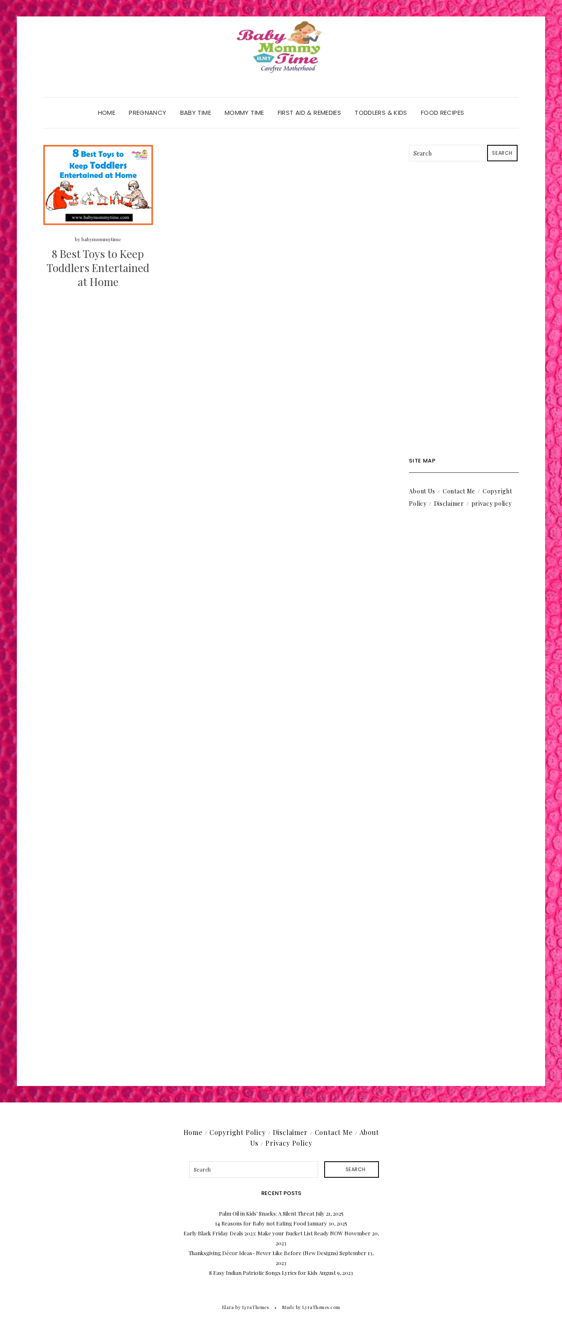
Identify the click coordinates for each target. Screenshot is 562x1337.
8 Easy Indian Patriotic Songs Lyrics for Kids (263, 1272)
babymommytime (101, 239)
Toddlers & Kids (381, 112)
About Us (422, 491)
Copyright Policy (237, 1132)
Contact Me (459, 491)
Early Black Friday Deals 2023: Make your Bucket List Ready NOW (263, 1233)
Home (107, 112)
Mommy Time (244, 112)
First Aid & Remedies (309, 112)
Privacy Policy (288, 1143)
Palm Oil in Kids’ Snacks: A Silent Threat (266, 1213)
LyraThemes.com (321, 1307)
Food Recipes (442, 112)
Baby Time (195, 112)
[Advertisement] (463, 309)
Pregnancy (147, 112)
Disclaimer (449, 503)
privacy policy (491, 503)
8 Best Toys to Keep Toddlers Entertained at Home (97, 267)
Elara (228, 1307)
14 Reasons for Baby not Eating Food (260, 1223)
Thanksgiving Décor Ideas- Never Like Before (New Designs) (263, 1252)
